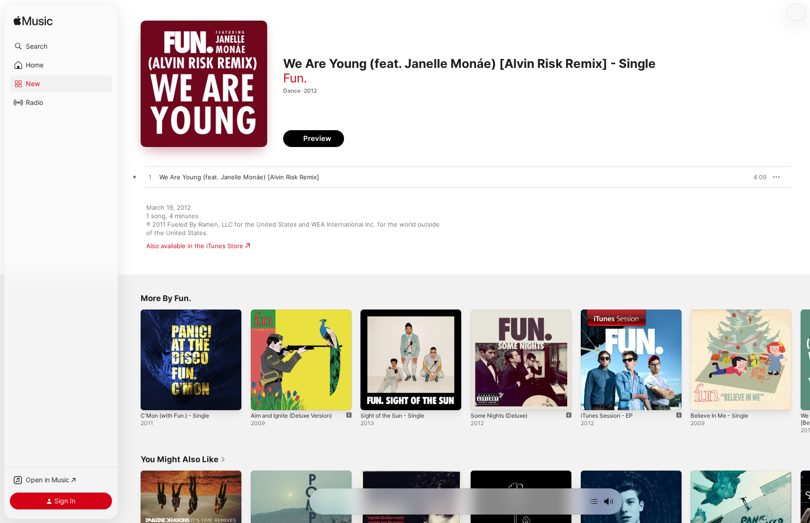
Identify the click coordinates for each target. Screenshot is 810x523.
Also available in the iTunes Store (194, 246)
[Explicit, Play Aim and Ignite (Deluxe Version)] (262, 398)
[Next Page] (800, 359)
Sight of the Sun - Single (396, 313)
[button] (61, 46)
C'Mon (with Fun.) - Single (179, 313)
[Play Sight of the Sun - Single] (372, 398)
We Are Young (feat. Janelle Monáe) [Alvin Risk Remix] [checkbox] (239, 177)
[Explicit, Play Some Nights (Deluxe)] (482, 398)
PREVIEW (756, 177)
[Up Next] (594, 501)
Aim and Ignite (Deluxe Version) (297, 313)
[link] (183, 459)
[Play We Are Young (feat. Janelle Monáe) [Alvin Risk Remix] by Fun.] (150, 177)
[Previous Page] (131, 359)
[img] (33, 21)
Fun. (295, 78)
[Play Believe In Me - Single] (702, 398)
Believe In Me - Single (722, 313)
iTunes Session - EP (610, 313)
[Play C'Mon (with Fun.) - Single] (152, 398)
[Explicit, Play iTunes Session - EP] (592, 398)
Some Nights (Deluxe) (503, 313)
